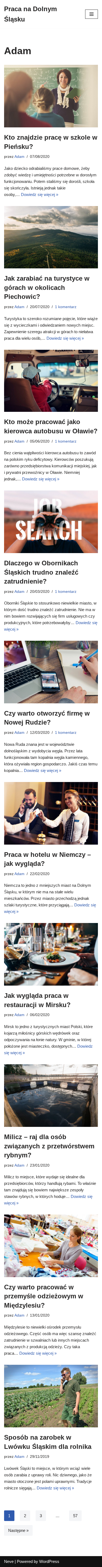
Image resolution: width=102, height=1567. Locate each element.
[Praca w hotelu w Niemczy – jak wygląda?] (51, 813)
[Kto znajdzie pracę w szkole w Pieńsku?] (51, 96)
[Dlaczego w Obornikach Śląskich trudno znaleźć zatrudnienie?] (51, 521)
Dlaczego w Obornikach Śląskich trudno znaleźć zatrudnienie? (41, 572)
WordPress (49, 1561)
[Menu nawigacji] (91, 14)
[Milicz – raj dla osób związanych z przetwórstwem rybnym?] (51, 1095)
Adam (19, 157)
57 (75, 1515)
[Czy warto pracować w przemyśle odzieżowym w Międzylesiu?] (51, 1246)
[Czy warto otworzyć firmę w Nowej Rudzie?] (51, 672)
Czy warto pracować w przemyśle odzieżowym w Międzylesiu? (43, 1296)
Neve (9, 1561)
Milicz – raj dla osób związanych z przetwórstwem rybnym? (49, 1146)
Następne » (18, 1530)
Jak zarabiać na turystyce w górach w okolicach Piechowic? (46, 287)
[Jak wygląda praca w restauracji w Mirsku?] (51, 954)
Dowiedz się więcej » (39, 194)
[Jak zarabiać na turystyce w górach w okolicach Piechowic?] (51, 237)
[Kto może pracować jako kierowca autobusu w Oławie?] (51, 381)
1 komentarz (65, 307)
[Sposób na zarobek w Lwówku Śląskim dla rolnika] (51, 1396)
